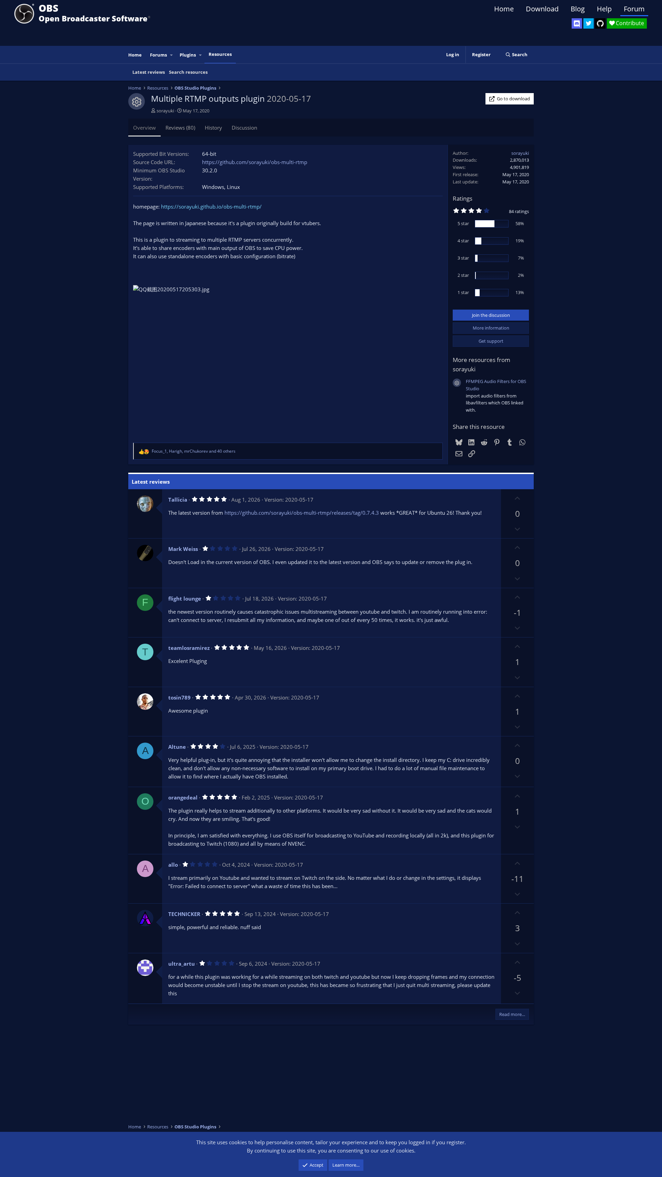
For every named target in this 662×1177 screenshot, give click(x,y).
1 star (463, 292)
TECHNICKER (184, 914)
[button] (172, 55)
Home (504, 8)
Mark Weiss (183, 548)
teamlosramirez (189, 647)
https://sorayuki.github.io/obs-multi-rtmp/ (211, 206)
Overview (144, 127)
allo (173, 864)
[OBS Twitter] (588, 23)
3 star (463, 258)
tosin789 (179, 697)
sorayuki (165, 111)
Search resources (188, 72)
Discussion (244, 127)
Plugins (188, 55)
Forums (158, 55)
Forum (634, 8)
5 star (463, 223)
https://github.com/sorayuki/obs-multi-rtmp (254, 162)
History (213, 127)
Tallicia (177, 499)
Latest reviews (148, 72)
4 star (463, 241)
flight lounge (184, 598)
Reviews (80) (180, 127)
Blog (578, 8)
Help (604, 8)
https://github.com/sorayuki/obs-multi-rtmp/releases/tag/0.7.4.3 (301, 512)
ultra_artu (181, 963)
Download (542, 8)
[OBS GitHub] (600, 23)
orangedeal (183, 797)
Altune (177, 746)
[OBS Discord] (577, 23)
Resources (220, 54)
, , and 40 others (193, 451)
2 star (463, 275)
